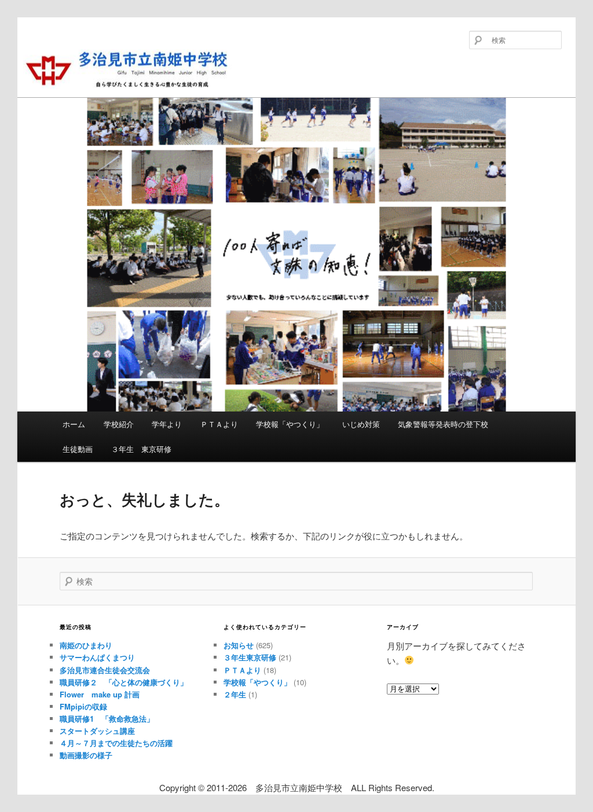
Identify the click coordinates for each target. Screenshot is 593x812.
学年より (167, 423)
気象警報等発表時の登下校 (443, 423)
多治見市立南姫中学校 (105, 88)
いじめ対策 (361, 423)
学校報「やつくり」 (290, 423)
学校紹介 (119, 423)
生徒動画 (78, 448)
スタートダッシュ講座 (97, 730)
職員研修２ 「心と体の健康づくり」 (124, 682)
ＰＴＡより (219, 423)
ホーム (74, 423)
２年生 (235, 694)
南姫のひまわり (86, 645)
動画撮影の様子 (86, 754)
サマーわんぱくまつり (97, 657)
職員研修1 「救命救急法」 (107, 718)
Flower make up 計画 (100, 694)
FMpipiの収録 (83, 706)
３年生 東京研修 (141, 448)
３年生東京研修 (250, 657)
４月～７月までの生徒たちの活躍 (116, 742)
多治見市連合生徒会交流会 (105, 669)
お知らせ (239, 645)
